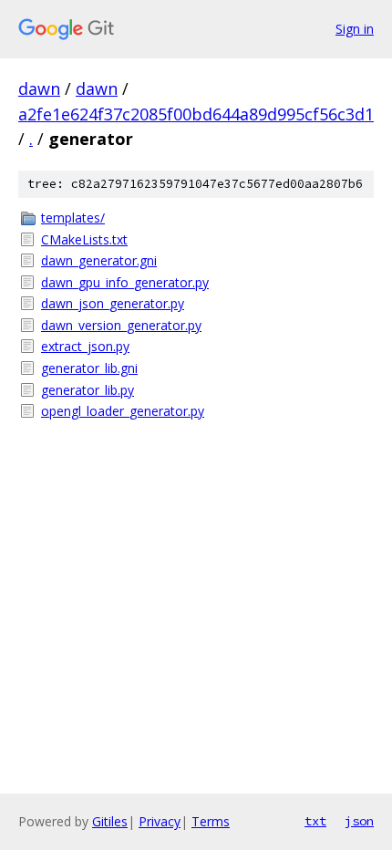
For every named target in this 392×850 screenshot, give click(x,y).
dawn (39, 88)
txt (315, 821)
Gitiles (110, 821)
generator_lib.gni (89, 368)
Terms (210, 821)
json (359, 821)
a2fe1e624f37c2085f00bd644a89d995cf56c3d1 (196, 114)
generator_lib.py (87, 390)
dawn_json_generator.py (112, 303)
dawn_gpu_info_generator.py (125, 282)
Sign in (354, 28)
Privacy (160, 821)
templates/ (73, 217)
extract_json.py (85, 346)
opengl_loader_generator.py (122, 411)
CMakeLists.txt (84, 239)
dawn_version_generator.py (121, 325)
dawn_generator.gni (99, 260)
